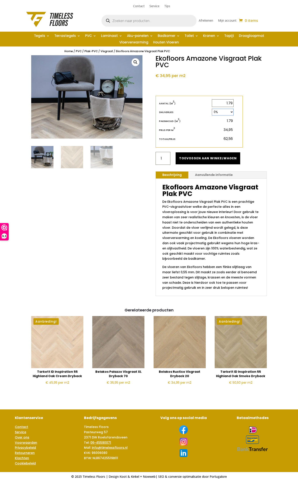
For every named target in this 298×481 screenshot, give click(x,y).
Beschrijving (172, 175)
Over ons (22, 437)
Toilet (189, 36)
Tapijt (229, 36)
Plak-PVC (91, 51)
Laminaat (109, 36)
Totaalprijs (167, 139)
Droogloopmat (251, 36)
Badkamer (166, 36)
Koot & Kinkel (129, 476)
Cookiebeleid (25, 463)
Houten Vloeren (166, 43)
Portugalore (218, 476)
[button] (135, 62)
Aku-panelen (138, 36)
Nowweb (149, 476)
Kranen (209, 36)
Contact (139, 6)
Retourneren (25, 453)
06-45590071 (100, 442)
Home (68, 51)
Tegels (39, 36)
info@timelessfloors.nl (110, 447)
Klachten (22, 458)
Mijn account (227, 20)
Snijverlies (166, 112)
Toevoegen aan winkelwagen (208, 158)
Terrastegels (65, 36)
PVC (88, 36)
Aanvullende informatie (214, 175)
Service (154, 6)
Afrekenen (206, 20)
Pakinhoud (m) (169, 121)
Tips (167, 6)
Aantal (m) (167, 103)
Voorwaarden (26, 442)
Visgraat (107, 51)
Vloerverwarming (133, 43)
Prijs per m (167, 130)
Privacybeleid (25, 447)
